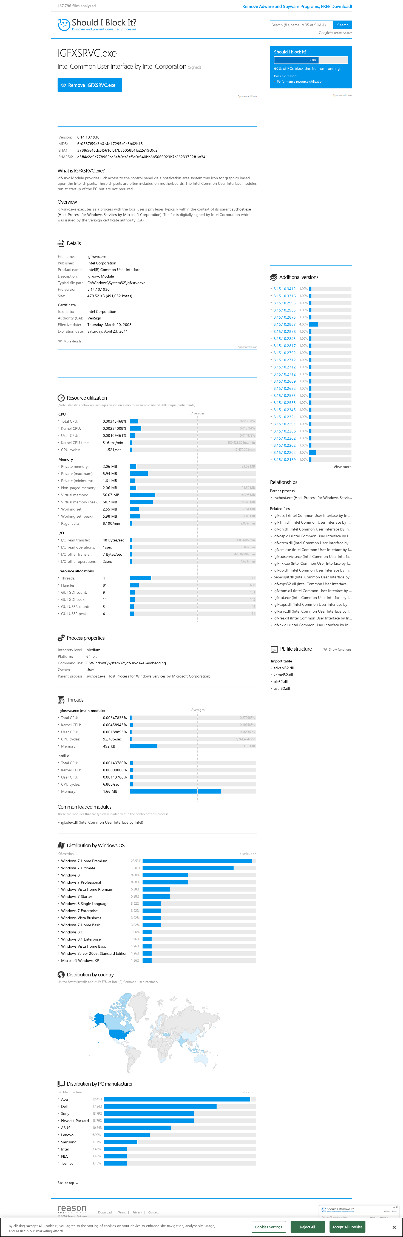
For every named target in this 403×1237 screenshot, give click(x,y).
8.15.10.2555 (285, 395)
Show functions (340, 649)
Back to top (66, 1183)
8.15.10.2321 (285, 416)
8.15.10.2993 (285, 302)
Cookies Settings (268, 1226)
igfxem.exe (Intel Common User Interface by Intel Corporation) (326, 549)
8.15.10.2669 (285, 381)
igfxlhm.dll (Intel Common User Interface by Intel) (315, 522)
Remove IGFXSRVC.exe (91, 85)
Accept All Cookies (347, 1226)
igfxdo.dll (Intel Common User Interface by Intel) (314, 570)
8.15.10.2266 (285, 431)
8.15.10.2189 (285, 459)
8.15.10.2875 (285, 317)
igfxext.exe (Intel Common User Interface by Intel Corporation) (326, 597)
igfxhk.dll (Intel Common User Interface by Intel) (314, 624)
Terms (122, 1212)
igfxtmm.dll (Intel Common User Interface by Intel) (315, 590)
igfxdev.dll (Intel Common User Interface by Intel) (102, 822)
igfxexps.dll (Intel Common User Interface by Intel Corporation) (326, 604)
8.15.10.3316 (285, 295)
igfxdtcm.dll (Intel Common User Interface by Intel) (316, 542)
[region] (201, 1227)
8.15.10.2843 (285, 338)
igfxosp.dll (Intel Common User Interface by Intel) (315, 535)
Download (105, 1212)
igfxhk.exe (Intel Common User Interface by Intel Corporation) (325, 563)
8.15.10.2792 (285, 352)
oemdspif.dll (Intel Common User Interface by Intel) (316, 576)
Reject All (307, 1226)
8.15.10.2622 (285, 388)
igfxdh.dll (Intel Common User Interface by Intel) (314, 529)
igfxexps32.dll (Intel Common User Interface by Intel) (317, 583)
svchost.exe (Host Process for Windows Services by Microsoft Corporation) (336, 497)
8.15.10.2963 (285, 310)
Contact (153, 1212)
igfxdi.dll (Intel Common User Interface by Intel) (313, 515)
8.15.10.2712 (285, 359)
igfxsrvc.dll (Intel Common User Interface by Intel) (315, 611)
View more (342, 466)
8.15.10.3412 (285, 288)
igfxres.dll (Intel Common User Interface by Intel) (314, 618)
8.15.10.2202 (285, 438)
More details (72, 341)
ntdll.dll (65, 755)
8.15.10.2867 (285, 324)
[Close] (394, 1227)
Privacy (137, 1212)
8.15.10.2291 (285, 423)
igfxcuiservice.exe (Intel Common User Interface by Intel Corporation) (331, 556)
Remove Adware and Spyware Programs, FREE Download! (297, 6)
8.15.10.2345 (285, 409)
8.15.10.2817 (285, 345)
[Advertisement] (311, 182)
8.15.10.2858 (285, 331)
